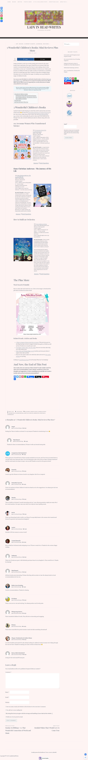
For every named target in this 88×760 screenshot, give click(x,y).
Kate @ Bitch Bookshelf (18, 653)
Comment (8, 672)
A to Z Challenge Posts (40, 1)
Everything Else (54, 1)
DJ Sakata (14, 598)
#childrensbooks (19, 413)
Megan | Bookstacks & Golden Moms (22, 638)
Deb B (13, 512)
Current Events (29, 43)
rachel (13, 527)
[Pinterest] (1, 15)
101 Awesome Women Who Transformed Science (26, 95)
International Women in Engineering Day (38, 112)
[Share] (1, 21)
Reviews (46, 43)
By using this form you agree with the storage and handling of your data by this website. (29, 713)
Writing (20, 1)
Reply (25, 428)
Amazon (35, 163)
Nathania (14, 555)
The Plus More (17, 100)
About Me (63, 1)
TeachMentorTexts (24, 359)
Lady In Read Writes (44, 27)
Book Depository (44, 163)
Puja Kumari (16, 439)
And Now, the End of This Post (21, 102)
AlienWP (54, 752)
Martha (14, 497)
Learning (39, 43)
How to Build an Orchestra (21, 98)
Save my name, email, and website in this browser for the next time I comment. (26, 706)
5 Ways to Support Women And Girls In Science (27, 342)
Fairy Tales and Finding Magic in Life (25, 351)
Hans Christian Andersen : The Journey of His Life (26, 97)
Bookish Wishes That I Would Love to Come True (46, 728)
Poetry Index (28, 1)
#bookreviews (12, 413)
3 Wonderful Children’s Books (21, 94)
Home (9, 1)
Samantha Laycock (17, 482)
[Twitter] (1, 10)
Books (14, 1)
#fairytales (26, 413)
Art (17, 43)
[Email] (1, 13)
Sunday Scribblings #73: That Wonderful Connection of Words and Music (18, 729)
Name (7, 692)
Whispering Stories (17, 611)
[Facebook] (1, 8)
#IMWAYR (31, 413)
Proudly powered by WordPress (38, 752)
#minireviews (37, 413)
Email (7, 697)
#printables (42, 413)
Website (7, 702)
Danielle (14, 469)
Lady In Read (19, 411)
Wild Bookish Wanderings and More (71, 67)
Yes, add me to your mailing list (14, 710)
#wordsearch (10, 414)
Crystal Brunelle (16, 540)
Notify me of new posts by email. (14, 717)
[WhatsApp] (1, 18)
